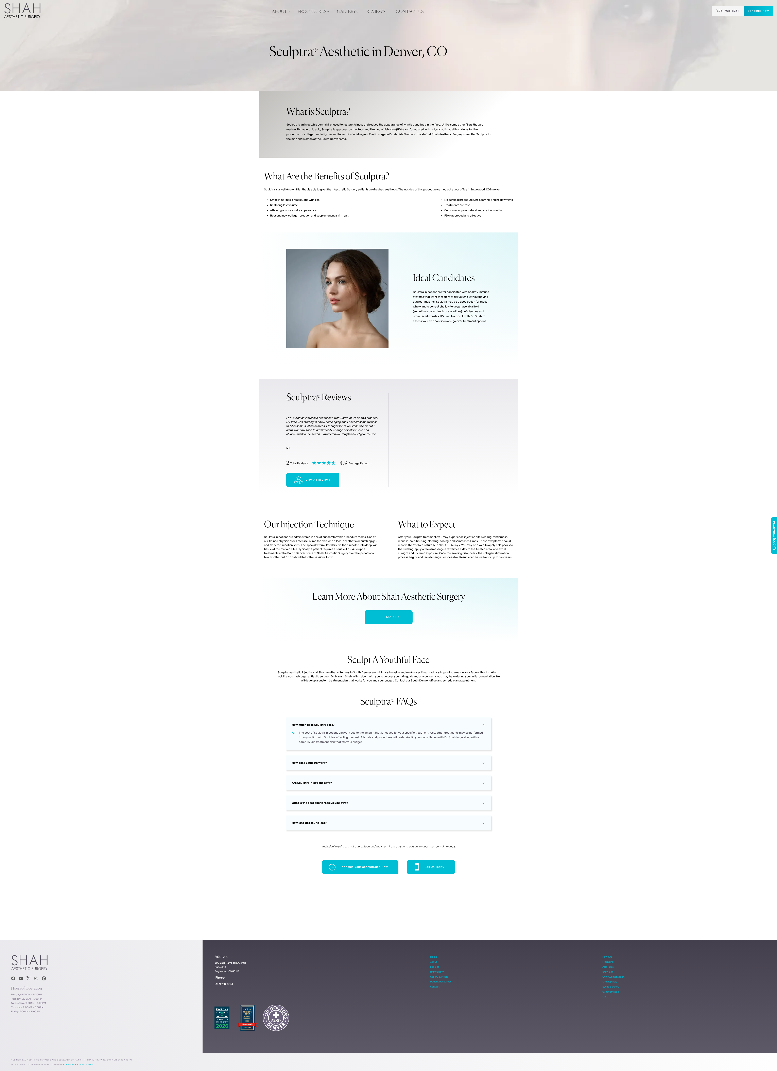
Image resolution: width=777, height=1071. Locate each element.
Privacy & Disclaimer (79, 1065)
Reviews (375, 11)
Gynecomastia (610, 991)
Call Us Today (434, 867)
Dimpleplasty (609, 981)
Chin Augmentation (613, 976)
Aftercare (608, 966)
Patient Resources (440, 981)
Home (433, 956)
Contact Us (410, 11)
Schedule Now (758, 11)
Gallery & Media (439, 976)
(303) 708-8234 (728, 11)
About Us (392, 617)
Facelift (434, 966)
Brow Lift (607, 971)
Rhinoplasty (437, 971)
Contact (434, 986)
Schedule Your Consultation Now (364, 867)
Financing (608, 961)
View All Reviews (318, 480)
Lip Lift (606, 996)
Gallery (346, 11)
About (279, 11)
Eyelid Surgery (610, 986)
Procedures (312, 11)
